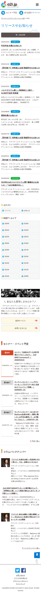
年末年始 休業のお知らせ (11, 46)
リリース (15, 178)
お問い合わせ (20, 575)
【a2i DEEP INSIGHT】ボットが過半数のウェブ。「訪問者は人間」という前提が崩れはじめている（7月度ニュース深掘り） (21, 490)
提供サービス (20, 321)
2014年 (7, 263)
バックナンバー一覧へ (31, 548)
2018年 (7, 250)
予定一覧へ (35, 441)
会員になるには (21, 328)
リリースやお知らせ (20, 578)
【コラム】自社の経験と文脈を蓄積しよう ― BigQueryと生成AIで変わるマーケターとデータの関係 (25, 516)
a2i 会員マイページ (32, 13)
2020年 (7, 243)
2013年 (26, 263)
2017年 (26, 250)
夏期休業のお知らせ (9, 115)
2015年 (26, 256)
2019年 (26, 243)
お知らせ (15, 42)
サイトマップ (20, 584)
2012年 (7, 269)
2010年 (7, 276)
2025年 (26, 223)
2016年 (7, 256)
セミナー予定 (11, 13)
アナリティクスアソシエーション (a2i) (13, 18)
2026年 (7, 223)
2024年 (7, 230)
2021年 (26, 237)
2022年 (7, 237)
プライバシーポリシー (20, 581)
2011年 (26, 269)
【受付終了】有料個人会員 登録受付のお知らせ (20, 68)
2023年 (26, 230)
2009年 (26, 276)
